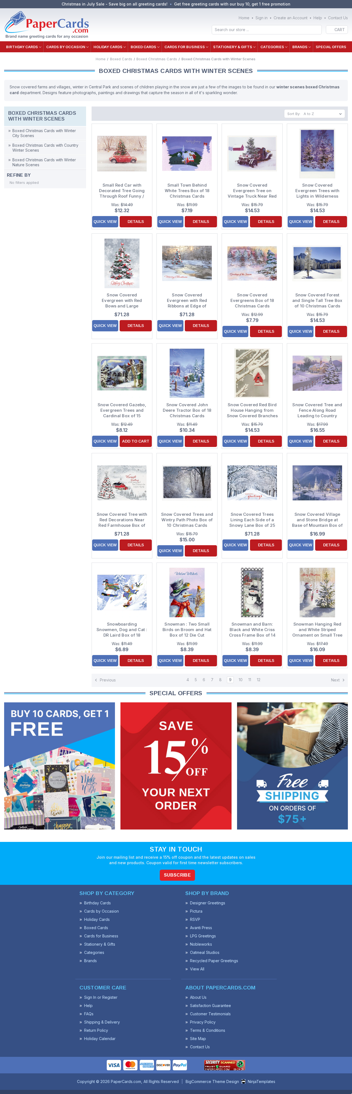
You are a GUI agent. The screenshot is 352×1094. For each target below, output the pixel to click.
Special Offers (331, 47)
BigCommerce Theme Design (212, 1081)
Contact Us (338, 17)
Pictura (196, 911)
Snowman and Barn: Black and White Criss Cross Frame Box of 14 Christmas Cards (252, 629)
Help (318, 17)
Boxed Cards (143, 47)
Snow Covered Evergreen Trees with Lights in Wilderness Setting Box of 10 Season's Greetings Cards (317, 190)
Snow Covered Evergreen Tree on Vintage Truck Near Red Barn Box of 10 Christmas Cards (252, 190)
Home (244, 17)
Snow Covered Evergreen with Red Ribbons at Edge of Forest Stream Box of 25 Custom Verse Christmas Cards (187, 300)
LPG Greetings (203, 936)
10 (241, 679)
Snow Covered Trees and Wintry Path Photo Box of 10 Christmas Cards (187, 520)
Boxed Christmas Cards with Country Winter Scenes (45, 147)
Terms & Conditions (207, 1030)
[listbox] (324, 114)
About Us (198, 997)
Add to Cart (135, 441)
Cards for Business (184, 47)
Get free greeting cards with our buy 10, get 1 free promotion (232, 4)
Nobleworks (201, 944)
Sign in (261, 17)
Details (136, 221)
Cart (339, 29)
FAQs (89, 1013)
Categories (272, 47)
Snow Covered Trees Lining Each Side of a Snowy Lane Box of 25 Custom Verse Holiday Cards (252, 520)
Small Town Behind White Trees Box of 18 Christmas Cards (187, 190)
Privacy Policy (203, 1022)
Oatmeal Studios (204, 952)
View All (197, 969)
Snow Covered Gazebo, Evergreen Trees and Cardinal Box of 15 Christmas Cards (122, 410)
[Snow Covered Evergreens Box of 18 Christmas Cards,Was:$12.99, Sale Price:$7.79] (252, 263)
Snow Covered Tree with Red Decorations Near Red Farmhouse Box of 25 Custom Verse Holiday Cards (122, 520)
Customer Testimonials (210, 1013)
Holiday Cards (108, 47)
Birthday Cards (22, 47)
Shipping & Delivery (102, 1022)
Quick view (105, 221)
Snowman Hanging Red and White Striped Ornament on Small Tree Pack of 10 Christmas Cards (317, 629)
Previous (107, 680)
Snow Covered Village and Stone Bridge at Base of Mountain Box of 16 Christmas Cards (317, 520)
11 (249, 679)
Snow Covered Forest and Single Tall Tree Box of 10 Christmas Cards (317, 300)
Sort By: (293, 113)
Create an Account (290, 17)
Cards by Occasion (65, 47)
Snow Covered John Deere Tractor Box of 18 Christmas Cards (187, 410)
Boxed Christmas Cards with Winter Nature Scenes (44, 162)
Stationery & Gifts (232, 47)
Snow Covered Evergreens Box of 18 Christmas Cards (252, 300)
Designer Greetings (207, 903)
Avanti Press (201, 927)
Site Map (198, 1038)
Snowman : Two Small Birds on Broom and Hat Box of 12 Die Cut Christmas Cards (187, 629)
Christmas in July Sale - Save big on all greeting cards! (114, 4)
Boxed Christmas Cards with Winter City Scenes (44, 133)
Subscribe (177, 875)
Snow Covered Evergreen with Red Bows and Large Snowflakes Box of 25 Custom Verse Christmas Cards (122, 300)
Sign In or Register (100, 997)
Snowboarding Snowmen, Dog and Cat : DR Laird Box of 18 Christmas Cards (122, 629)
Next (336, 680)
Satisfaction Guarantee (210, 1005)
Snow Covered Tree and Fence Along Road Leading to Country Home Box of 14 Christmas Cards (317, 410)
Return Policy (96, 1030)
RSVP (195, 919)
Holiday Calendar (100, 1038)
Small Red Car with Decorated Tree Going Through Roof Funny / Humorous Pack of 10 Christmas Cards (122, 190)
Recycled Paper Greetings (214, 960)
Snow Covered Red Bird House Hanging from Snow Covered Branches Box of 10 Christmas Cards (252, 410)
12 (258, 679)
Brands (299, 47)
